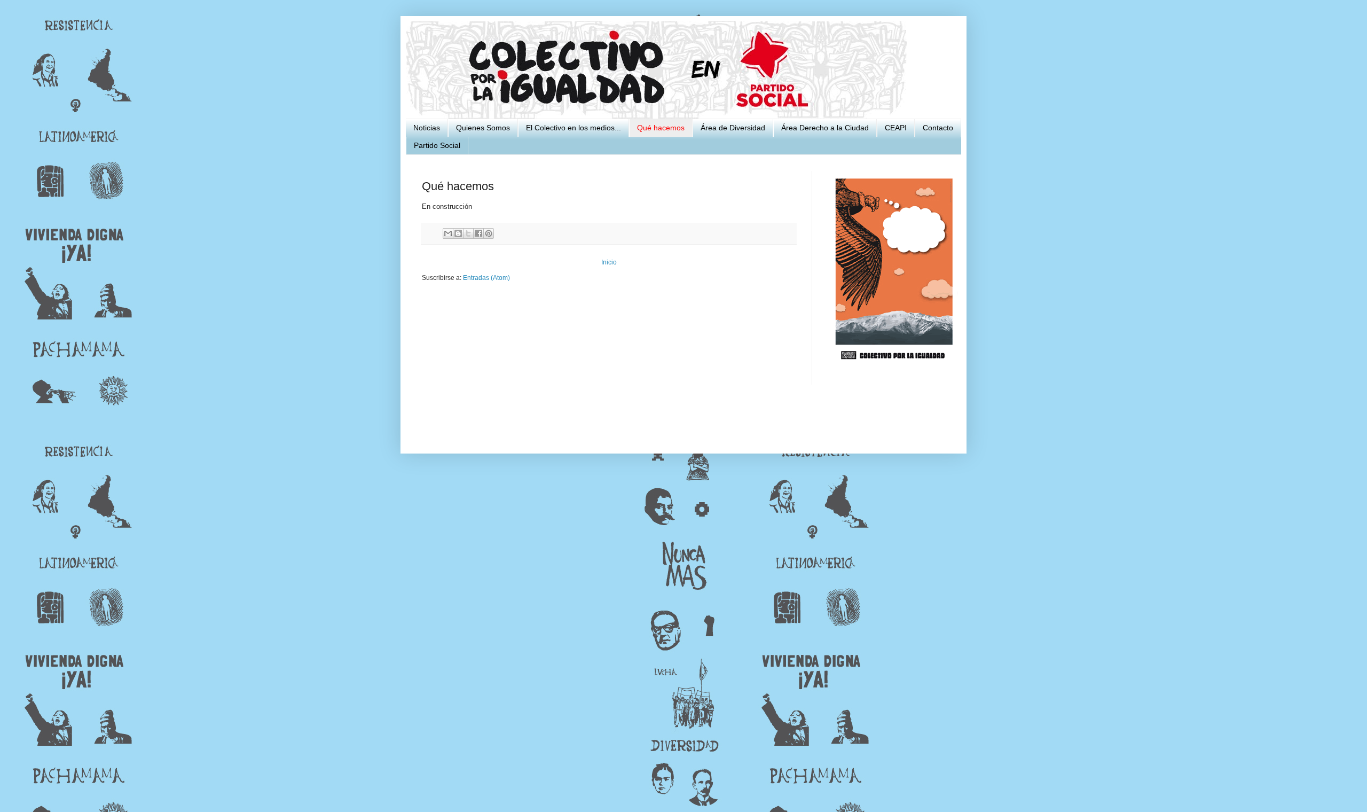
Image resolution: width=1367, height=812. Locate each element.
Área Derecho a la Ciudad (825, 127)
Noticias (426, 127)
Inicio (609, 262)
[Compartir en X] (468, 233)
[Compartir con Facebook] (478, 233)
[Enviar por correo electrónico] (448, 233)
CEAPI (896, 127)
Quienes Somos (483, 127)
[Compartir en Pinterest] (488, 233)
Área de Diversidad (733, 127)
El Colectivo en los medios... (573, 127)
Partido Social (437, 145)
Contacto (938, 127)
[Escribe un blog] (458, 233)
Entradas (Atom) (486, 278)
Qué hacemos (661, 127)
